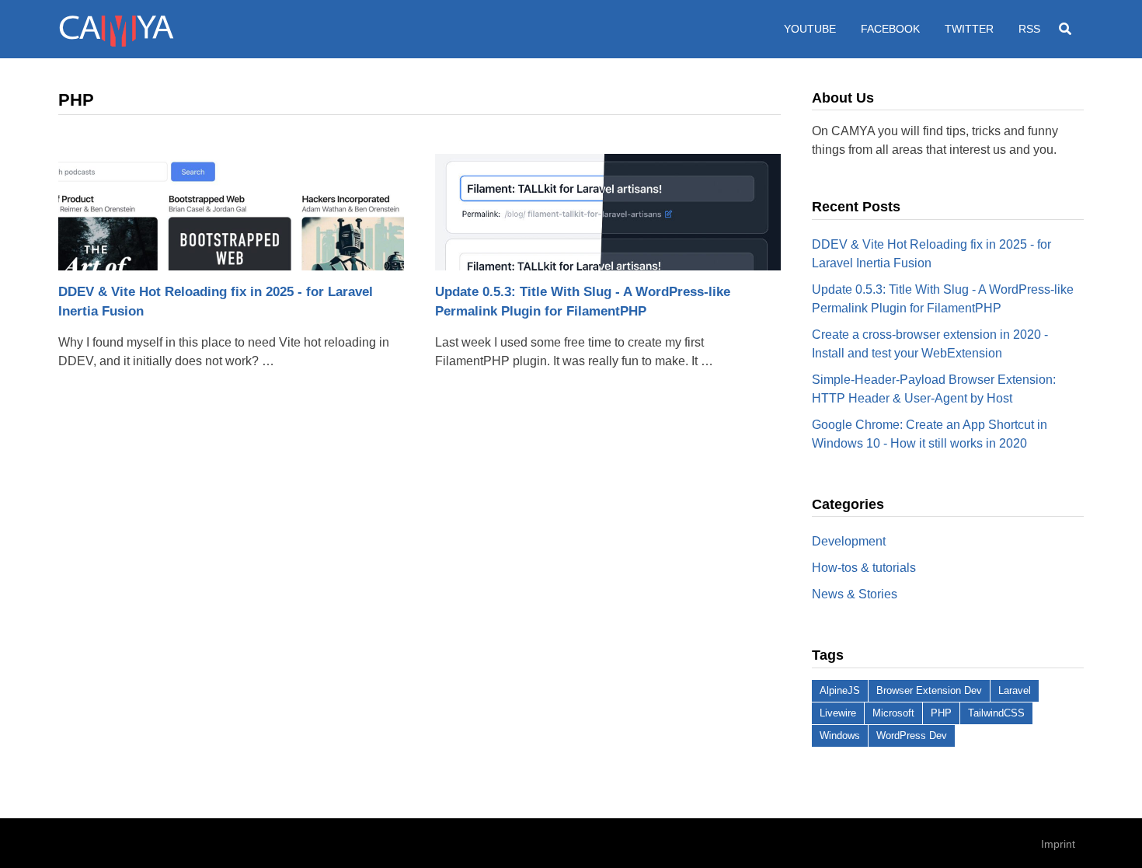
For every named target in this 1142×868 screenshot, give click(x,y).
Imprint (1058, 844)
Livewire (838, 713)
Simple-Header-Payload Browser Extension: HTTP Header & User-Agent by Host (934, 389)
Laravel (1014, 690)
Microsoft (893, 713)
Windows (840, 735)
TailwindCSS (996, 713)
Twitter (969, 29)
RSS (1029, 29)
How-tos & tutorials (864, 567)
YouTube (810, 29)
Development (849, 541)
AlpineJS (840, 690)
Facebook (890, 29)
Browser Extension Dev (929, 690)
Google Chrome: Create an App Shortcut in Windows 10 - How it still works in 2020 (929, 434)
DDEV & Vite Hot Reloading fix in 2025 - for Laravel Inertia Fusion (215, 301)
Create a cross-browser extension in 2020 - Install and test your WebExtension (930, 344)
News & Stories (854, 594)
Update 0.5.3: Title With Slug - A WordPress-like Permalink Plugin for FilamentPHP (582, 301)
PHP (941, 713)
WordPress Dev (911, 735)
